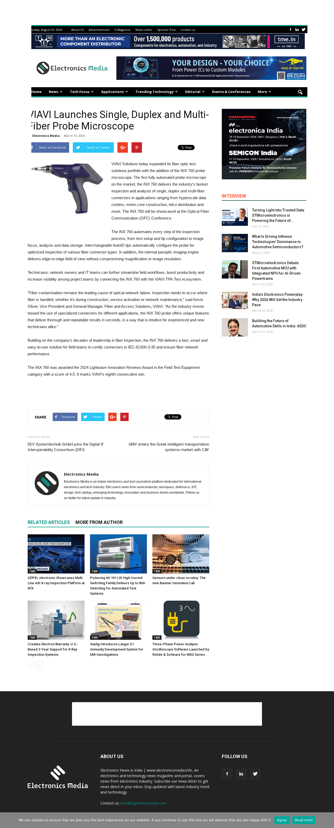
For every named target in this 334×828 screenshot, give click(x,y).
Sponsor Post (166, 30)
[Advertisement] (118, 392)
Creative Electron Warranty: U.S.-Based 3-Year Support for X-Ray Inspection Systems (53, 649)
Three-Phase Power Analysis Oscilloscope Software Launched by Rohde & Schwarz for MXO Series (180, 649)
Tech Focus (80, 91)
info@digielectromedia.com (144, 803)
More (262, 91)
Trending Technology (154, 91)
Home (36, 91)
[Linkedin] (297, 29)
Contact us (188, 30)
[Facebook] (290, 29)
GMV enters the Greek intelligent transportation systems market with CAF (169, 447)
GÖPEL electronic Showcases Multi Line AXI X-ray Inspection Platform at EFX (56, 583)
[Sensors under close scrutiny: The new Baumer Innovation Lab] (180, 553)
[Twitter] (303, 29)
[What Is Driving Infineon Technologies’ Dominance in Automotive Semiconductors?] (235, 243)
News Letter (143, 30)
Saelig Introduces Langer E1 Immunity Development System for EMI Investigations (116, 649)
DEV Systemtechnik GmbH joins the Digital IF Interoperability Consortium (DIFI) (66, 447)
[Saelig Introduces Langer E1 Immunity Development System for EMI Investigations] (118, 620)
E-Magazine (122, 30)
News (53, 91)
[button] (300, 92)
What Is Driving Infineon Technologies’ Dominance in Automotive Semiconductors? (277, 241)
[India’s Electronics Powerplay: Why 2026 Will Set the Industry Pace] (235, 301)
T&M (32, 571)
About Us (77, 30)
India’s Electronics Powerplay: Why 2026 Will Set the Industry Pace (277, 299)
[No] (327, 820)
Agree (282, 820)
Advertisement (99, 30)
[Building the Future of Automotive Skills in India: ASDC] (235, 327)
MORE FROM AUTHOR (99, 522)
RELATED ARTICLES (49, 522)
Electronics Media (46, 136)
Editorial (192, 91)
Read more (304, 820)
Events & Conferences (231, 91)
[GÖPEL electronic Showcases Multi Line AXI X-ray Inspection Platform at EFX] (56, 553)
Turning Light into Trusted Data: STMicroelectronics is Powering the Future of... (278, 215)
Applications (112, 91)
